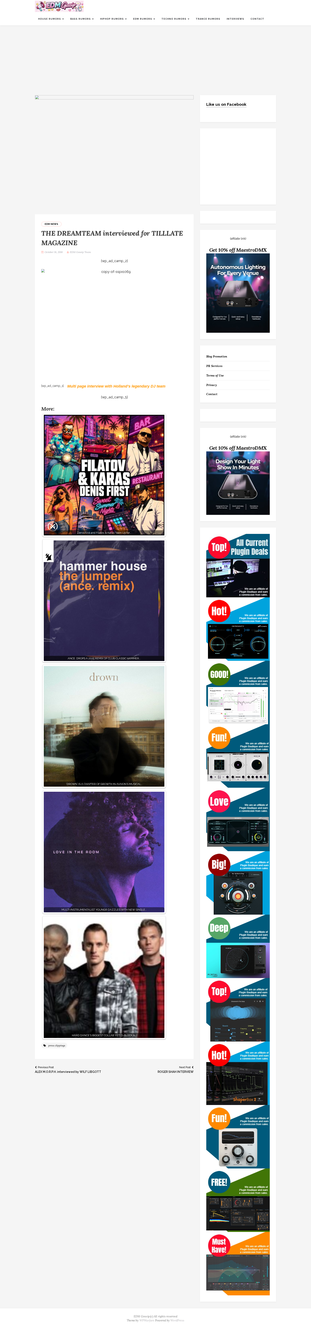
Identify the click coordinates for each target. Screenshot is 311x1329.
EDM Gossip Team (80, 252)
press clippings (56, 1045)
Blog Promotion (216, 356)
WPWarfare (146, 1320)
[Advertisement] (155, 57)
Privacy (211, 385)
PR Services (214, 366)
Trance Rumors (208, 19)
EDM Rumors (143, 19)
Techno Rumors (174, 19)
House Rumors (50, 19)
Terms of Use (215, 375)
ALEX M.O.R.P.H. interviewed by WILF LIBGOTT (68, 1069)
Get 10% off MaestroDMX (238, 250)
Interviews (235, 19)
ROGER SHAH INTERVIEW (176, 1069)
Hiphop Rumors (112, 19)
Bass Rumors (81, 19)
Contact (257, 19)
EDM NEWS (51, 224)
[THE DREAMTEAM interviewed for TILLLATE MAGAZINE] (114, 154)
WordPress (177, 1320)
